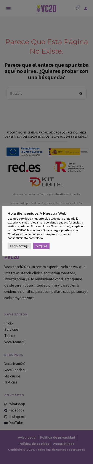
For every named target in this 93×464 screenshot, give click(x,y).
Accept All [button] (41, 246)
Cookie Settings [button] (19, 246)
